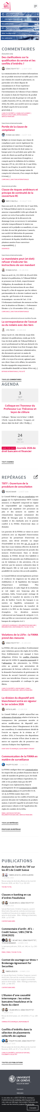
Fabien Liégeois (15, 875)
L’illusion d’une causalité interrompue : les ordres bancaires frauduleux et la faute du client (17, 999)
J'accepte (32, 1108)
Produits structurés (9, 115)
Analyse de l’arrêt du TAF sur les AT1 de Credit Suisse (18, 868)
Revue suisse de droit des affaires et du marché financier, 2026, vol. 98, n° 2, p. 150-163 (19, 882)
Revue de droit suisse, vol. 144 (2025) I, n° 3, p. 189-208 (20, 1017)
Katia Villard (11, 709)
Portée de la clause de (14, 128)
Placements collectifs (9, 1054)
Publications (17, 861)
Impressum (20, 1089)
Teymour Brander (9, 943)
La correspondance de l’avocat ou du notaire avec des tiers (19, 323)
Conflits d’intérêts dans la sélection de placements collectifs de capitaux (17, 1033)
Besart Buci (17, 940)
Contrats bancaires (8, 921)
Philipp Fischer (12, 765)
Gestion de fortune (13, 813)
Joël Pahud (10, 330)
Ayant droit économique (10, 748)
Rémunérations (7, 627)
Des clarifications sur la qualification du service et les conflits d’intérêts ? (18, 60)
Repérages (14, 477)
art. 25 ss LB (30, 543)
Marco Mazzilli (12, 201)
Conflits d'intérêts (8, 113)
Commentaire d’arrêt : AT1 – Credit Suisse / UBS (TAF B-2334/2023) (18, 932)
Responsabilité (18, 627)
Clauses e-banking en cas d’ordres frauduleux (16, 896)
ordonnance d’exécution (11, 717)
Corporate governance (10, 625)
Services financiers (8, 116)
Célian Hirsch (14, 903)
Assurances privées (9, 186)
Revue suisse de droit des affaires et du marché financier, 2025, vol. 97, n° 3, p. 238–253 (19, 1048)
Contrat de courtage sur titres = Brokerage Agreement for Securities (20, 963)
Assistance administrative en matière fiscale (19, 318)
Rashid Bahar (11, 492)
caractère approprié (28, 660)
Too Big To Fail (29, 627)
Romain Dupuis (11, 270)
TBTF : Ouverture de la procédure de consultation (17, 485)
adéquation (7, 663)
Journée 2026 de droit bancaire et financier (19, 449)
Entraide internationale (10, 371)
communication (31, 769)
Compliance (6, 179)
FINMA (28, 688)
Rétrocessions (22, 115)
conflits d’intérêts (30, 657)
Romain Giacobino (13, 135)
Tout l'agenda (8, 462)
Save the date (8, 448)
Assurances (5, 248)
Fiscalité (22, 371)
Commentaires (18, 49)
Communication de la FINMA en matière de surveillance (20, 758)
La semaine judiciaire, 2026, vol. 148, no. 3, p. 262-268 (19, 947)
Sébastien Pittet (12, 69)
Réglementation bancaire (27, 625)
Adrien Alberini (27, 875)
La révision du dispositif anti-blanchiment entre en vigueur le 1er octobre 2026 (19, 701)
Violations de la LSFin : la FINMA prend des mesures (20, 636)
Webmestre (20, 1093)
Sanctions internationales (12, 123)
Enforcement (20, 688)
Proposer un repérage (11, 829)
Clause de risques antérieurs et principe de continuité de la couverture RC (20, 193)
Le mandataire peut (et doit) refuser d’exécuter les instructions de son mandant (18, 262)
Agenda (10, 384)
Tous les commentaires (11, 379)
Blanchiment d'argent (27, 748)
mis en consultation (26, 496)
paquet (4, 499)
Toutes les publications (12, 1062)
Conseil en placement (23, 113)
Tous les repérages (10, 823)
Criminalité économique (10, 1022)
